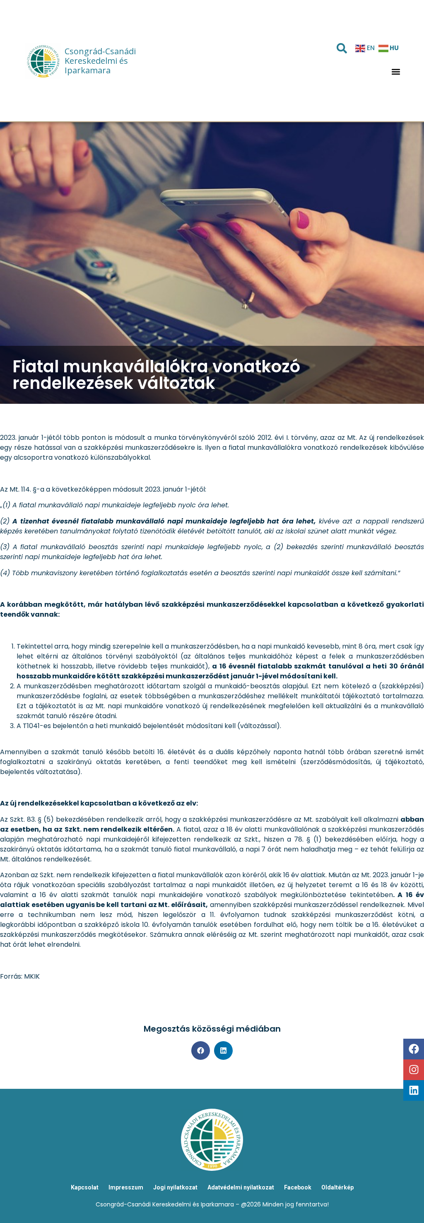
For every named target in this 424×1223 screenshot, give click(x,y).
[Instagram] (413, 1069)
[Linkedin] (413, 1090)
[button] (396, 71)
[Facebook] (413, 1049)
